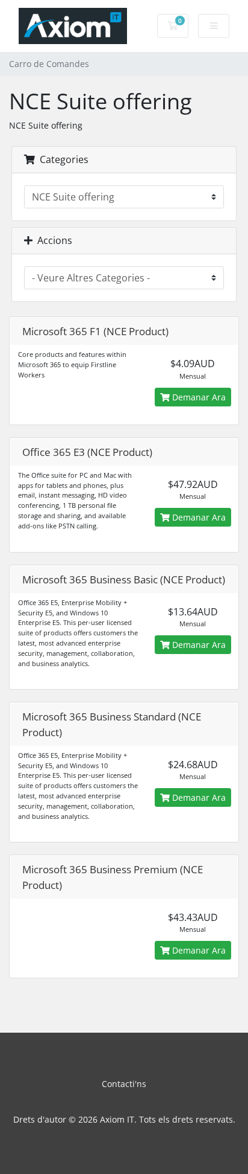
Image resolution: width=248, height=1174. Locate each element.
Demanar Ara (198, 397)
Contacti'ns (124, 1083)
